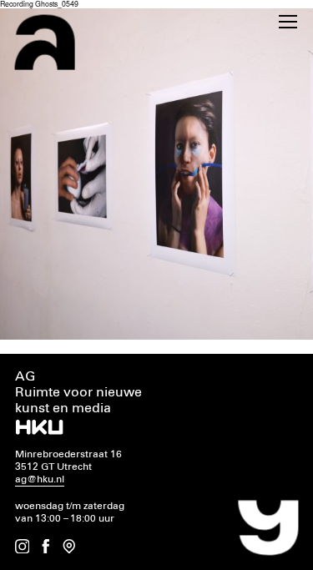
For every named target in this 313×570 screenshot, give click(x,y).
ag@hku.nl (39, 479)
